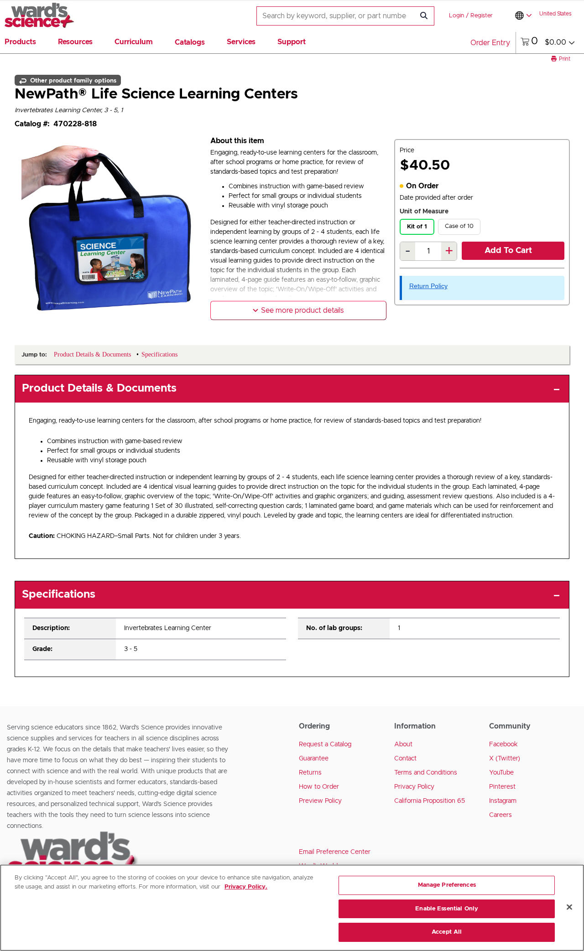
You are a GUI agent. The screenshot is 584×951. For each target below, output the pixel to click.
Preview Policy (320, 801)
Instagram (502, 801)
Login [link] (456, 16)
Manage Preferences (447, 885)
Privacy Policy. (245, 887)
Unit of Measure (424, 211)
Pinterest (502, 787)
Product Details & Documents (99, 388)
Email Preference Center (334, 852)
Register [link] (481, 16)
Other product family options (72, 80)
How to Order (319, 787)
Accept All (447, 932)
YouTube (501, 773)
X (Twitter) (504, 758)
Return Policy (428, 285)
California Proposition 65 (429, 801)
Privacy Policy (414, 787)
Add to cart (508, 251)
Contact (405, 758)
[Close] (569, 907)
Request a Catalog (325, 744)
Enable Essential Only (446, 909)
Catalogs (190, 42)
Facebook (503, 744)
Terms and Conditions (425, 773)
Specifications (58, 594)
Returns (310, 773)
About (403, 744)
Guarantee (313, 758)
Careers (500, 815)
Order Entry (490, 43)
